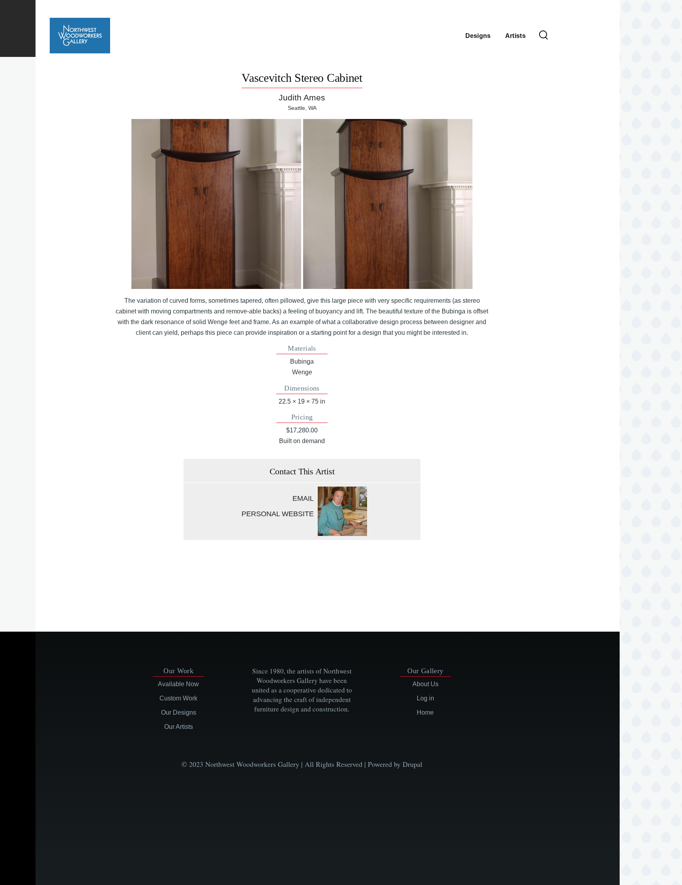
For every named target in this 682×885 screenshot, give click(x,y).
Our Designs (178, 712)
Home (425, 712)
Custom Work (178, 698)
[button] (216, 204)
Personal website (278, 514)
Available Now (178, 684)
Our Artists (178, 726)
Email (303, 498)
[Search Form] (543, 35)
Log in (425, 698)
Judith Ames (302, 97)
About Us (425, 684)
